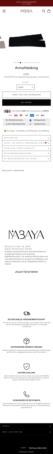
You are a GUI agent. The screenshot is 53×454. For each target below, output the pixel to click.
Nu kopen (26, 102)
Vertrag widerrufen (38, 448)
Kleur (25, 82)
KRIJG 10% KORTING (12, 432)
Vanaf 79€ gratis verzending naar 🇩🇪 (25, 143)
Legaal (6, 426)
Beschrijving (11, 138)
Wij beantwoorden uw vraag (20, 159)
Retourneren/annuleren (18, 153)
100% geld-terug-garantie (19, 148)
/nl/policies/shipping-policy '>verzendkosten (33, 77)
